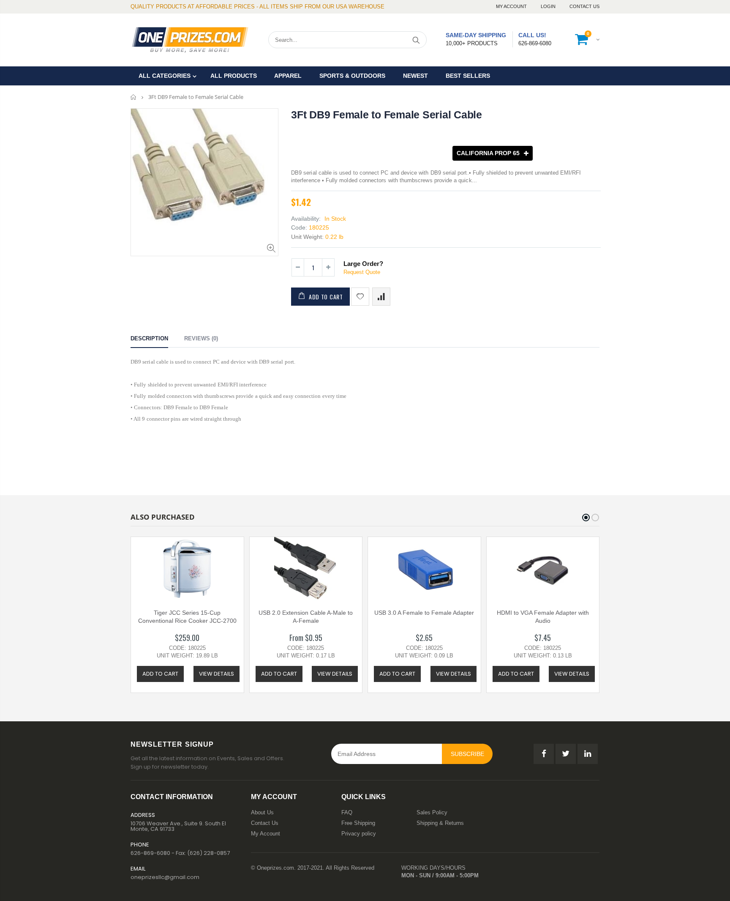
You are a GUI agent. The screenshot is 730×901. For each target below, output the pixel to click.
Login (549, 6)
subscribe (467, 753)
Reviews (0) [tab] (201, 338)
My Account (512, 6)
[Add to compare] (381, 297)
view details (216, 674)
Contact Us (584, 6)
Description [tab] (149, 338)
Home (134, 97)
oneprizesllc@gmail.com (165, 877)
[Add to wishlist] (360, 297)
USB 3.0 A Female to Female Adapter (424, 612)
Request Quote (361, 272)
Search (415, 40)
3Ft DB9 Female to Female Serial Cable (386, 114)
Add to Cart (326, 296)
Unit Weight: (307, 236)
